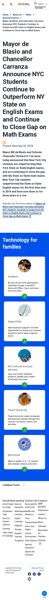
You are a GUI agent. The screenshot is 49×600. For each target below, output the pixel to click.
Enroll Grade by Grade (8, 505)
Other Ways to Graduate (8, 534)
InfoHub (43, 542)
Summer (6, 528)
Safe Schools (31, 540)
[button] (44, 593)
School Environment (30, 535)
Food (27, 518)
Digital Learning (18, 520)
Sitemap (34, 568)
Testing (18, 529)
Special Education (19, 505)
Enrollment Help (7, 513)
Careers (41, 514)
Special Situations (29, 546)
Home (5, 14)
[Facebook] (29, 574)
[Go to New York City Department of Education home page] (31, 3)
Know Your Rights (29, 528)
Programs (19, 540)
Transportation (31, 522)
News (28, 14)
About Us (17, 14)
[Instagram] (34, 574)
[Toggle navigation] (3, 4)
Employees (43, 510)
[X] (39, 574)
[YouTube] (29, 579)
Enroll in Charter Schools (6, 521)
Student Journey (18, 535)
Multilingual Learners (20, 513)
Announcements (11, 18)
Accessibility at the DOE (31, 505)
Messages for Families (43, 533)
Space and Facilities (29, 553)
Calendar (42, 526)
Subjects (18, 525)
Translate (39, 8)
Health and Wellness (30, 513)
